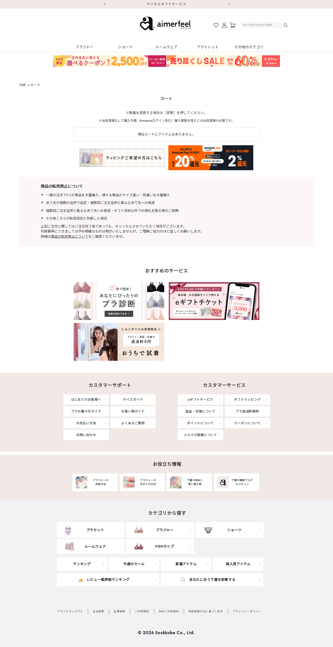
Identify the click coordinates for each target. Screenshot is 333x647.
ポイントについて (200, 423)
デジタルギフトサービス (166, 4)
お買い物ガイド (133, 411)
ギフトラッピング (247, 399)
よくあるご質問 (133, 423)
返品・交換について (201, 411)
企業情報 (119, 611)
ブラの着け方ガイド (86, 411)
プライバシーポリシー (247, 611)
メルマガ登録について (200, 435)
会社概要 (98, 611)
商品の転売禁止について (69, 236)
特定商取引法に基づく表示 (205, 611)
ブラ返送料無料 (247, 411)
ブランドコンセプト (70, 611)
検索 (286, 25)
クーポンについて (247, 423)
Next (229, 4)
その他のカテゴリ (248, 47)
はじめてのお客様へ (86, 399)
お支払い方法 (86, 423)
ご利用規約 (142, 611)
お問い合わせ (86, 435)
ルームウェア (166, 47)
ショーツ (125, 47)
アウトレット (208, 47)
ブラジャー (84, 47)
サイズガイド (133, 399)
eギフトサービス (200, 399)
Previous (104, 4)
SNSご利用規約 (169, 611)
